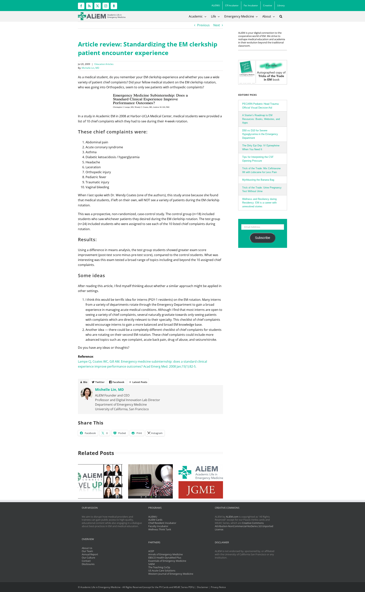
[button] (280, 16)
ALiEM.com (232, 516)
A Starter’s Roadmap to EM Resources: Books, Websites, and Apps (261, 119)
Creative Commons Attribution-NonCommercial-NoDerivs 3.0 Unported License (244, 526)
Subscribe (262, 238)
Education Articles (103, 64)
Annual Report (90, 554)
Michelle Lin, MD (90, 67)
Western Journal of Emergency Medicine (170, 573)
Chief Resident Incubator (162, 523)
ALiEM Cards (155, 519)
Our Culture (88, 557)
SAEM (151, 564)
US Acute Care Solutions (161, 570)
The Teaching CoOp (159, 567)
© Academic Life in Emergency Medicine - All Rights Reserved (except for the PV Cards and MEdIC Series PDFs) (136, 587)
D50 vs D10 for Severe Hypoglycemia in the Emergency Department (260, 134)
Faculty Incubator (158, 526)
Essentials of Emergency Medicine (167, 560)
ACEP (151, 551)
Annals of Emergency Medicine (165, 554)
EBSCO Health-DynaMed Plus (164, 557)
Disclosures (88, 564)
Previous (203, 25)
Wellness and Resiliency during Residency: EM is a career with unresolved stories (259, 203)
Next (216, 25)
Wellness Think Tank (159, 529)
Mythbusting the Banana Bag (258, 179)
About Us (87, 548)
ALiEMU (152, 516)
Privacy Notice (218, 587)
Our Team (87, 551)
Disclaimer (202, 587)
